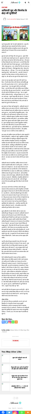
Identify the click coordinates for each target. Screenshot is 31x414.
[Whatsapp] (12, 322)
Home (10, 408)
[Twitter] (6, 322)
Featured (4, 331)
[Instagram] (9, 322)
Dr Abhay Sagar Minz (24, 330)
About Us (14, 408)
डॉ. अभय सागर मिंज (12, 19)
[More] (16, 322)
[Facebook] (3, 322)
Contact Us (19, 408)
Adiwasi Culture (14, 330)
